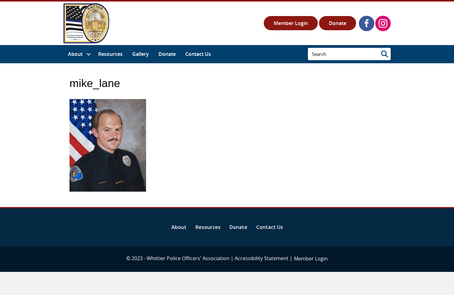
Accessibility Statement (261, 258)
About (179, 227)
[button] (366, 23)
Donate (337, 23)
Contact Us (269, 227)
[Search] (384, 54)
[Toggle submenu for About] (88, 54)
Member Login (291, 23)
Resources (208, 227)
